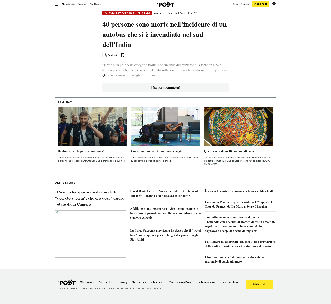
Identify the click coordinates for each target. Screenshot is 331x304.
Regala (245, 4)
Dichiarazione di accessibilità (217, 282)
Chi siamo (87, 282)
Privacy (122, 282)
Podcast (83, 4)
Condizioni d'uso (180, 282)
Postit (159, 13)
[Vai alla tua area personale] (274, 4)
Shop (236, 4)
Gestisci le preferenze (148, 282)
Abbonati (260, 4)
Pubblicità (105, 282)
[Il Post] (165, 4)
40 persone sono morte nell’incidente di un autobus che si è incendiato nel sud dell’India (164, 34)
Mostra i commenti (165, 87)
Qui (105, 75)
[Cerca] (91, 4)
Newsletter (68, 4)
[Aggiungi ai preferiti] (123, 55)
